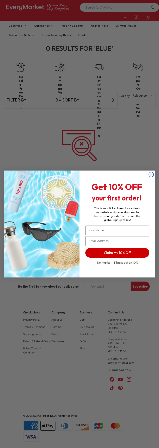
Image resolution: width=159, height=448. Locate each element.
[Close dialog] (151, 174)
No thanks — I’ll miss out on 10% (117, 262)
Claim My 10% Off (117, 252)
